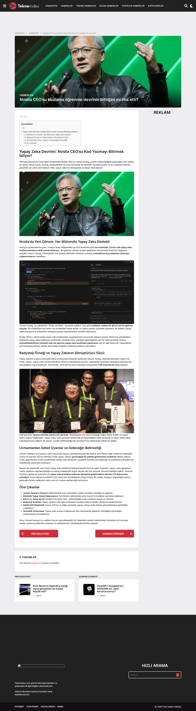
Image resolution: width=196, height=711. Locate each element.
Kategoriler (156, 6)
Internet (19, 706)
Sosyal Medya (48, 706)
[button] (4, 6)
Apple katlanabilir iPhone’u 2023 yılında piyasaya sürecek (173, 647)
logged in (36, 563)
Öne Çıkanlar (32, 143)
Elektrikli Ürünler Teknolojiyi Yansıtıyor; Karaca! (58, 647)
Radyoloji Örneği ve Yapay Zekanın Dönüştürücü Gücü (47, 137)
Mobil (60, 706)
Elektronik (32, 706)
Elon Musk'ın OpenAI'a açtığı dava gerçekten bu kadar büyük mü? (50, 588)
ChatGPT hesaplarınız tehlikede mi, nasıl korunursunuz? (110, 588)
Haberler (67, 6)
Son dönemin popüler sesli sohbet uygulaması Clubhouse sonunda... (29, 647)
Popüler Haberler (133, 6)
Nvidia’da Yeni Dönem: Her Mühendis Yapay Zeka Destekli (48, 135)
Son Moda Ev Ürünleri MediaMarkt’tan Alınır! (144, 646)
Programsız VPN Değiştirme (86, 641)
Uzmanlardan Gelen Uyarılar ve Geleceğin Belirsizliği (47, 140)
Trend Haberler (86, 6)
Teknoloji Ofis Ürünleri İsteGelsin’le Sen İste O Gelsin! (115, 647)
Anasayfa (51, 6)
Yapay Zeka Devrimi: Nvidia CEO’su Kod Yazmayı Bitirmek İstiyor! (50, 132)
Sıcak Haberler (108, 6)
